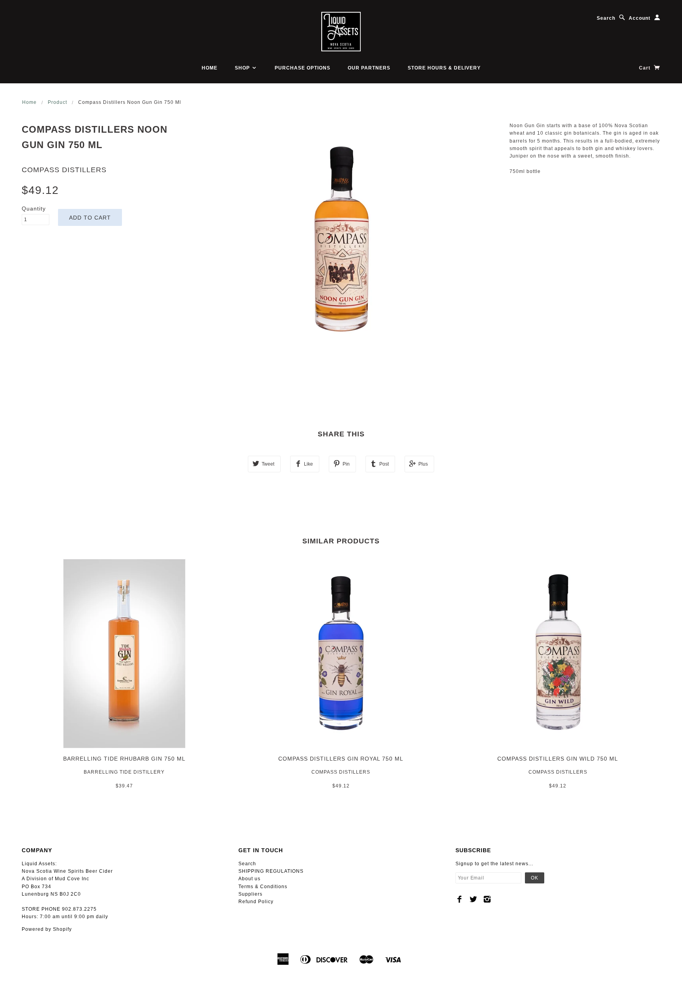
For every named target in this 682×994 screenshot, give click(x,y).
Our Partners (369, 68)
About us (249, 878)
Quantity (34, 208)
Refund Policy (256, 901)
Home (209, 68)
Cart (645, 68)
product (57, 102)
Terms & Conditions (262, 886)
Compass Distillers (64, 170)
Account (639, 18)
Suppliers (250, 894)
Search (606, 18)
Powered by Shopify (47, 929)
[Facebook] (459, 899)
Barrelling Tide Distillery (124, 772)
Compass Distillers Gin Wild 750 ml (557, 758)
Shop (243, 68)
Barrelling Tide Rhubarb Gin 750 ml (124, 758)
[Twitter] (473, 899)
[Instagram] (487, 899)
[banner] (341, 31)
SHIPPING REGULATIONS (271, 871)
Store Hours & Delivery (444, 68)
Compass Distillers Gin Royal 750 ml (340, 758)
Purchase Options (302, 68)
